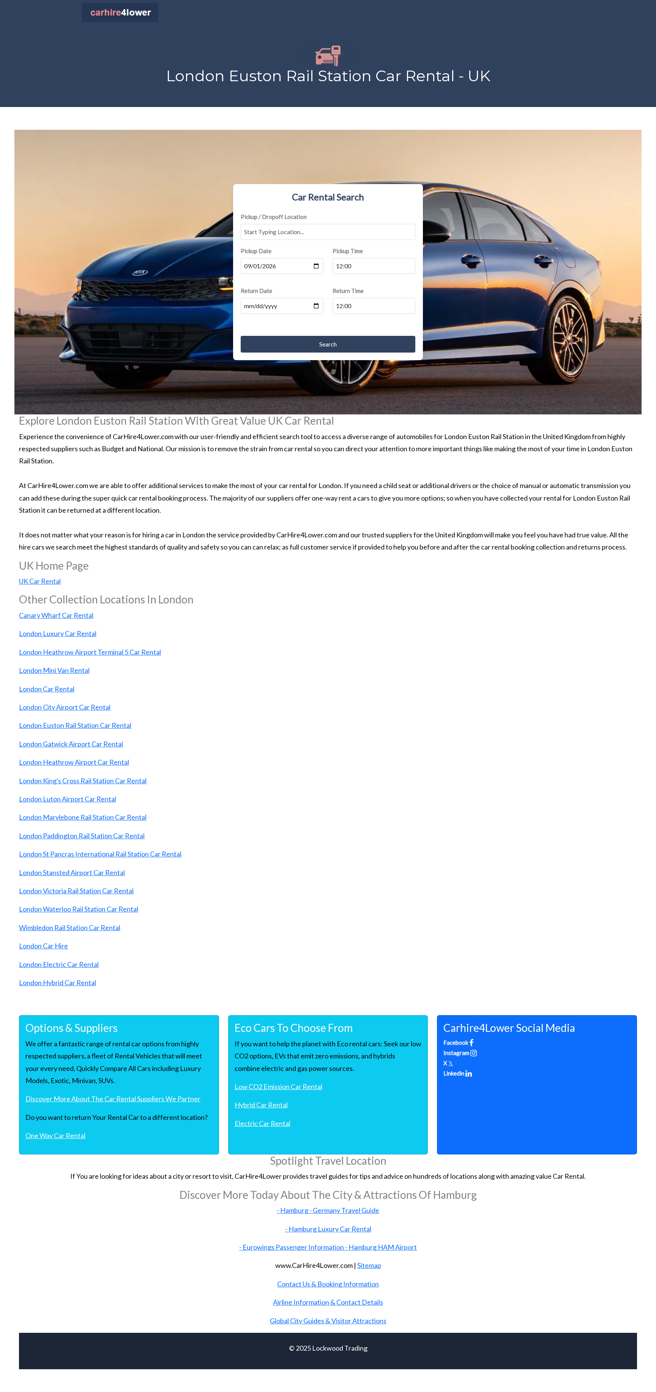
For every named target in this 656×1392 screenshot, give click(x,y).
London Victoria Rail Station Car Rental (76, 891)
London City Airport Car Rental (64, 707)
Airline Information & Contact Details (328, 1302)
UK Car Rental (40, 581)
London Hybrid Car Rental (57, 982)
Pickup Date (256, 250)
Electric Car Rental (262, 1123)
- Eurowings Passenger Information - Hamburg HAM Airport (328, 1247)
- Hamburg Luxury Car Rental (328, 1229)
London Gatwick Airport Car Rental (71, 744)
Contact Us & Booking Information (328, 1284)
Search (328, 344)
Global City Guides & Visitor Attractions (328, 1320)
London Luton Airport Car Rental (67, 799)
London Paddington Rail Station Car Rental (82, 835)
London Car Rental (46, 689)
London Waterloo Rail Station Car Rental (78, 909)
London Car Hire (43, 946)
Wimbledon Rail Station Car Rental (69, 927)
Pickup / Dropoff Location (274, 216)
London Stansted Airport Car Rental (72, 872)
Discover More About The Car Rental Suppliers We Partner (112, 1098)
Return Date (256, 290)
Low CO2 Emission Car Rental (278, 1086)
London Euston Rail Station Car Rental (75, 725)
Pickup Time (348, 250)
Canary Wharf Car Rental (56, 615)
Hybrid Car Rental (261, 1105)
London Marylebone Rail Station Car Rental (83, 817)
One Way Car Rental (55, 1135)
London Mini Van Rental (54, 670)
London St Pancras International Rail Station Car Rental (100, 854)
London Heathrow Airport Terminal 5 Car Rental (90, 652)
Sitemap (369, 1265)
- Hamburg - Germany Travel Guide (328, 1210)
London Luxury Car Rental (57, 633)
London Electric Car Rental (59, 964)
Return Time (348, 290)
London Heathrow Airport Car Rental (74, 762)
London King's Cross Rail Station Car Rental (83, 780)
